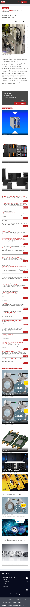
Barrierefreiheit (23, 599)
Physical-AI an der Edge (7, 334)
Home (3, 10)
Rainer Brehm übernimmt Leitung (10, 292)
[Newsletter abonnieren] (27, 582)
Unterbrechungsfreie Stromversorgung (11, 257)
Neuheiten (5, 8)
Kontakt (19, 602)
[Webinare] (27, 590)
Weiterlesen (25, 201)
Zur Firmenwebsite (20, 103)
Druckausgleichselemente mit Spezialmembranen (14, 564)
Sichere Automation (9, 10)
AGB (18, 599)
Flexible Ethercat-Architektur (9, 327)
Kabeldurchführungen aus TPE (9, 212)
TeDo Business (5, 581)
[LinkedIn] (27, 578)
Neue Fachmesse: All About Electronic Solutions (13, 358)
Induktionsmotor (6, 222)
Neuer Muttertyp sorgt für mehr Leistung (11, 320)
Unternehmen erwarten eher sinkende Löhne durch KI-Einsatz (14, 302)
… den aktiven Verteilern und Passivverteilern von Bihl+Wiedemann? (13, 343)
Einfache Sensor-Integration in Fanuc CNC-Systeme (14, 516)
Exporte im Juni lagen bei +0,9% (9, 284)
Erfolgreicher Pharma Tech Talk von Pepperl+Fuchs (14, 196)
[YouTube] (27, 586)
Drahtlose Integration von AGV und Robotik (12, 494)
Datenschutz (12, 599)
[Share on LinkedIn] (23, 21)
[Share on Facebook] (26, 21)
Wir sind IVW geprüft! (7, 577)
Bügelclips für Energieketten (8, 312)
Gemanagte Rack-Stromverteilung (10, 247)
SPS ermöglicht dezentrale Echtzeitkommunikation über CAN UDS (14, 267)
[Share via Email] (19, 21)
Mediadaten (5, 584)
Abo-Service (5, 586)
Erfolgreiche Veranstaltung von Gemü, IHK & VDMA (14, 203)
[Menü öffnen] (28, 2)
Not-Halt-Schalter (6, 231)
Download (4, 579)
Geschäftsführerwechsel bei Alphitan (11, 351)
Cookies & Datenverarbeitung (9, 602)
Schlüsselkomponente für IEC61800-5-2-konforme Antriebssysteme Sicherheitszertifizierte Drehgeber (14, 239)
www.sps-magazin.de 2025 (10, 97)
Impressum (5, 599)
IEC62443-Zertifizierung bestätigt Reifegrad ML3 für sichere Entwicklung (14, 541)
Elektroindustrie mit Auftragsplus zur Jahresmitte (13, 276)
